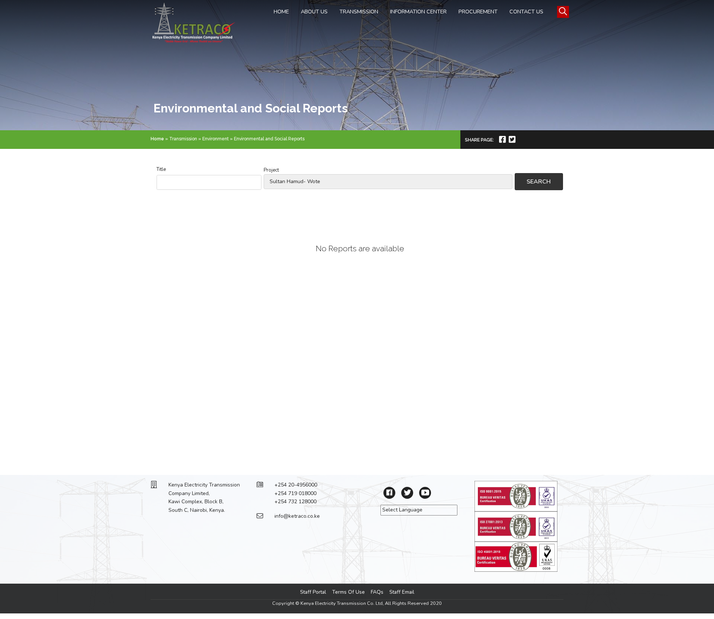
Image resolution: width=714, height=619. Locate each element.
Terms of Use (348, 592)
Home (281, 11)
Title (161, 169)
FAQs (377, 592)
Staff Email (401, 592)
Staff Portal (313, 592)
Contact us (526, 11)
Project (271, 170)
